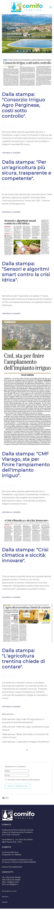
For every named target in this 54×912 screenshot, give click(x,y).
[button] (50, 7)
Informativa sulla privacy (28, 779)
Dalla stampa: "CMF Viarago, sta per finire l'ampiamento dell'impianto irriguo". (26, 464)
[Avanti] (46, 750)
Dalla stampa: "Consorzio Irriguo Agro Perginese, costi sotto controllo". (23, 105)
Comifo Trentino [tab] (20, 51)
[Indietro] (8, 750)
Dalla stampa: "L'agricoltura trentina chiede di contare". (23, 658)
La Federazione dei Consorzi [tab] (27, 51)
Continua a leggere (11, 153)
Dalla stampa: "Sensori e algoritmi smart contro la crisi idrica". (26, 272)
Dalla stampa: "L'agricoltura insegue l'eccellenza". (26, 741)
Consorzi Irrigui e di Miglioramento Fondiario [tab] (24, 51)
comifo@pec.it (12, 884)
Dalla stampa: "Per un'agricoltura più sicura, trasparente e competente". (26, 170)
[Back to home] (27, 7)
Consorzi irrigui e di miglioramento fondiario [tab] (17, 51)
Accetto (23, 779)
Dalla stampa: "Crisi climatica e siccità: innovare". (25, 555)
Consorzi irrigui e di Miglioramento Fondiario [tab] (33, 51)
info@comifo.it (13, 882)
